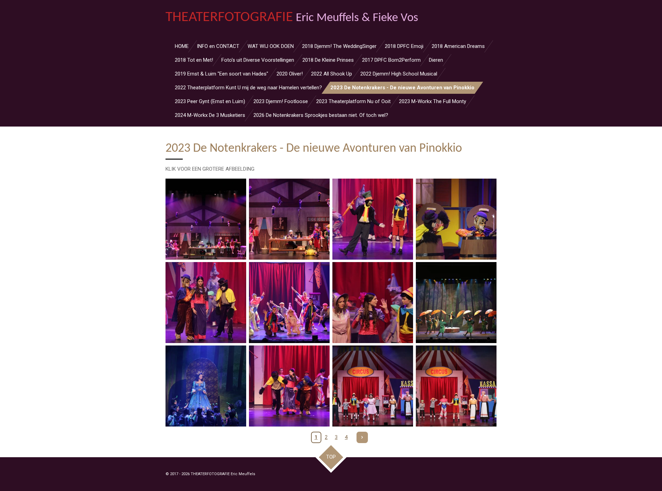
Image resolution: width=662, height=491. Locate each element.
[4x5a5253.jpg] (456, 386)
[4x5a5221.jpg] (206, 386)
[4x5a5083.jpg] (206, 219)
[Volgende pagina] (362, 437)
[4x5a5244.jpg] (372, 386)
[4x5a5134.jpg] (456, 219)
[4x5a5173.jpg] (372, 302)
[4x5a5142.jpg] (206, 302)
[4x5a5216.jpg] (456, 302)
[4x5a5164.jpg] (289, 302)
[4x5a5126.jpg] (372, 219)
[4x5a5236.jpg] (289, 386)
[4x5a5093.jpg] (289, 219)
